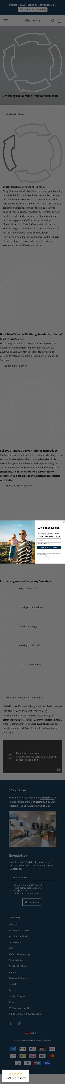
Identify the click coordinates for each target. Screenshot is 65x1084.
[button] (15, 1076)
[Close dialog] (63, 521)
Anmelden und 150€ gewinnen (49, 547)
